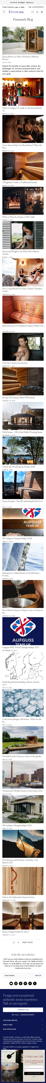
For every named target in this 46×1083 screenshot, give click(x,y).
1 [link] (13, 942)
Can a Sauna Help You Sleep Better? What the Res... (22, 146)
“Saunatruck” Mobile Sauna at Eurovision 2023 (22, 791)
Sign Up (38, 975)
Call (31, 7)
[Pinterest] (25, 983)
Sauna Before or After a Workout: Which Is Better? (20, 58)
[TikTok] (20, 983)
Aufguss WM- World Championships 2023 (20, 648)
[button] (6, 12)
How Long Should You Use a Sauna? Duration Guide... (22, 290)
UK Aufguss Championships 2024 (17, 539)
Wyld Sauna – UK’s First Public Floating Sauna (22, 432)
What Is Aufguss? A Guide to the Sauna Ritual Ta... (22, 109)
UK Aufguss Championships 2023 (17, 826)
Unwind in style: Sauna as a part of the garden (21, 756)
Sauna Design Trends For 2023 (15, 932)
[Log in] (37, 12)
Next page (27, 942)
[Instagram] (16, 983)
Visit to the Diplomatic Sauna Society (18, 897)
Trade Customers (8, 7)
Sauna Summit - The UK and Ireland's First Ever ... (22, 502)
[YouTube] (11, 983)
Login (16, 7)
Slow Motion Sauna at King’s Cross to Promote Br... (22, 611)
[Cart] (42, 12)
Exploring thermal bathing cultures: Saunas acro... (20, 683)
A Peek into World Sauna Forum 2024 (18, 467)
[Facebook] (35, 983)
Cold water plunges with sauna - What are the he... (21, 720)
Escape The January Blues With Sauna (18, 398)
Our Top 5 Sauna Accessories (14, 363)
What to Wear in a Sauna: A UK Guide (18, 217)
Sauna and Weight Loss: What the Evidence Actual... (20, 253)
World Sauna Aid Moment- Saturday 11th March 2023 (20, 861)
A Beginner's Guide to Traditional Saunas (19, 183)
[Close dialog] (43, 1051)
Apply (22, 7)
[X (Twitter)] (30, 983)
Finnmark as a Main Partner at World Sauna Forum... (20, 574)
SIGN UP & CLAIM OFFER (34, 1073)
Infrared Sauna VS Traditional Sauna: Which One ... (22, 327)
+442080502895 (38, 7)
